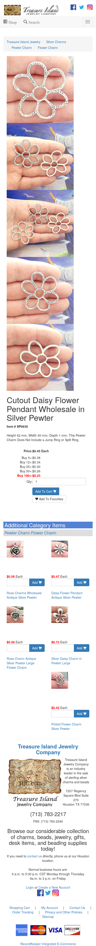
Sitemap (48, 916)
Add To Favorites (50, 499)
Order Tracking (22, 912)
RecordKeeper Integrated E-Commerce (48, 944)
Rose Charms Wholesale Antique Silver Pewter (24, 595)
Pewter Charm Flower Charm (30, 533)
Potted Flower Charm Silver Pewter (66, 726)
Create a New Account (54, 887)
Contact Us (77, 907)
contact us (34, 856)
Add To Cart (44, 491)
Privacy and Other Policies (63, 912)
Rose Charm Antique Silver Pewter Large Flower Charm (21, 663)
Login (30, 887)
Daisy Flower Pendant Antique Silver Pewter (66, 595)
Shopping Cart (19, 907)
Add (35, 582)
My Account (49, 907)
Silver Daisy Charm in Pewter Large (66, 660)
